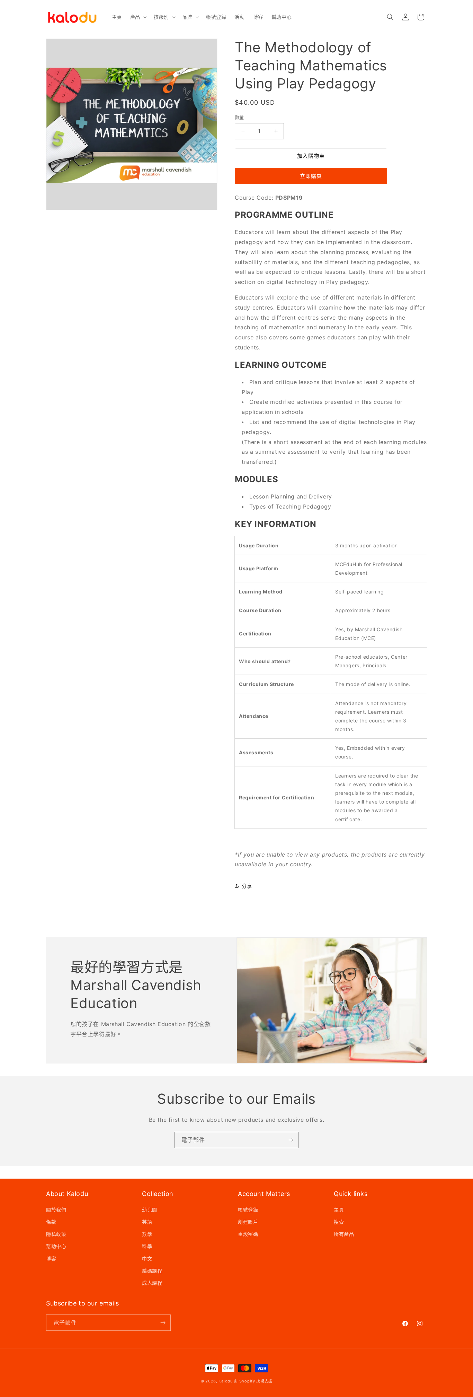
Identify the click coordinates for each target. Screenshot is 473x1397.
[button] (138, 17)
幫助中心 (56, 1246)
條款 (51, 1222)
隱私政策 (56, 1234)
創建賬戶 (248, 1222)
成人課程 (152, 1283)
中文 (147, 1258)
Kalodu (225, 1381)
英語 (147, 1222)
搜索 (339, 1222)
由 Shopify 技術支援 (253, 1381)
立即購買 (311, 176)
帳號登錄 (248, 1210)
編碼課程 (152, 1271)
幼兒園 (149, 1210)
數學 (147, 1234)
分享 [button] (247, 886)
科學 (147, 1246)
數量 (239, 117)
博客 (51, 1258)
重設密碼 (248, 1234)
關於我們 (56, 1210)
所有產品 (344, 1234)
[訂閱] (290, 1140)
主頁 (339, 1210)
